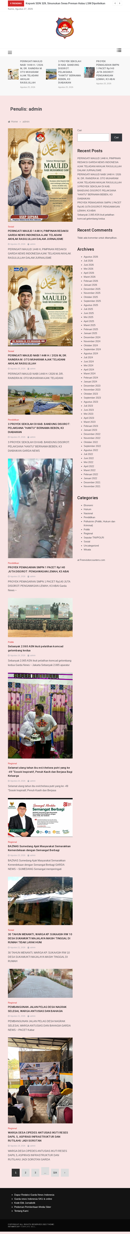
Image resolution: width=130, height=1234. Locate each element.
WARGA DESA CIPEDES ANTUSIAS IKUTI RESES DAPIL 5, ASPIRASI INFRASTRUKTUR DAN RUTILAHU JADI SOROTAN (38, 1136)
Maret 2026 (89, 276)
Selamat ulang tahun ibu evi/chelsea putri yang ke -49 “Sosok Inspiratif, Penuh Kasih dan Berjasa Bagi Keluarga (40, 771)
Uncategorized (91, 545)
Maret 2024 (89, 373)
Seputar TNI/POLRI (94, 537)
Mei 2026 (88, 268)
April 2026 (89, 272)
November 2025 (92, 293)
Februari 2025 (91, 329)
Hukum (87, 509)
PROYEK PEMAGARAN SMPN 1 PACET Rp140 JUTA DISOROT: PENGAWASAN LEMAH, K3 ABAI (99, 206)
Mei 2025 (88, 317)
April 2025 (89, 321)
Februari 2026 (91, 281)
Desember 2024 (92, 337)
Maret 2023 (89, 421)
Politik (11, 642)
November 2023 (92, 389)
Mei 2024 (88, 365)
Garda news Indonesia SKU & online (33, 1198)
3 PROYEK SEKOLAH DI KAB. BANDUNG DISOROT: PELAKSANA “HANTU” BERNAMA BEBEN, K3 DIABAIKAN (31, 72)
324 (55, 1172)
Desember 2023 (92, 385)
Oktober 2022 (91, 442)
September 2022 (92, 446)
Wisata (87, 549)
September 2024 (92, 349)
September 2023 (92, 397)
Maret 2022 (89, 470)
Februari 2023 (91, 426)
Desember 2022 (92, 434)
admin (33, 244)
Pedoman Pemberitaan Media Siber (32, 1207)
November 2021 (92, 486)
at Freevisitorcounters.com (91, 560)
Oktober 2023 (91, 393)
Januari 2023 (90, 430)
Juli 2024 (88, 357)
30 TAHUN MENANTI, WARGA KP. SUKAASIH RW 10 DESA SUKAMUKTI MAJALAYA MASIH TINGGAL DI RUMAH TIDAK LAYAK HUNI (40, 938)
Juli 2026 (88, 260)
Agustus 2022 (91, 450)
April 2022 (89, 466)
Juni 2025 (89, 313)
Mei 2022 (88, 462)
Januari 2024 (90, 381)
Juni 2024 (89, 361)
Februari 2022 (91, 474)
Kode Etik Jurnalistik (24, 1202)
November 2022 (92, 438)
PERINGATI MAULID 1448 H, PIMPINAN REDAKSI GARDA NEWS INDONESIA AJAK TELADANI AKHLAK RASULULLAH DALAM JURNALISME (38, 235)
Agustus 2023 (91, 401)
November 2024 (92, 341)
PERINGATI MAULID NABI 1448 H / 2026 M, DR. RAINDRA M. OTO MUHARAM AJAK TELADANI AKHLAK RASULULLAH (37, 359)
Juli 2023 (88, 405)
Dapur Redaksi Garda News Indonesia (34, 1194)
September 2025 (92, 301)
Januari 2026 (90, 284)
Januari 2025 (90, 333)
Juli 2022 (88, 454)
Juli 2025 (88, 309)
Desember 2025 (92, 289)
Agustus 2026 (91, 256)
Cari (79, 130)
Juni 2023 (89, 409)
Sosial (11, 226)
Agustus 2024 (91, 353)
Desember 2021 (92, 482)
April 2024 (89, 369)
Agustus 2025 (91, 305)
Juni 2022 (89, 458)
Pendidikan (13, 419)
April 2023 (89, 418)
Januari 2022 (90, 478)
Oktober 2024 (91, 345)
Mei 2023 (88, 413)
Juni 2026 (89, 264)
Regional (12, 763)
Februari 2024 (91, 377)
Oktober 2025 (91, 297)
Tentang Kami (21, 1211)
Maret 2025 (89, 325)
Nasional (88, 513)
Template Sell (27, 1227)
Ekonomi (88, 505)
